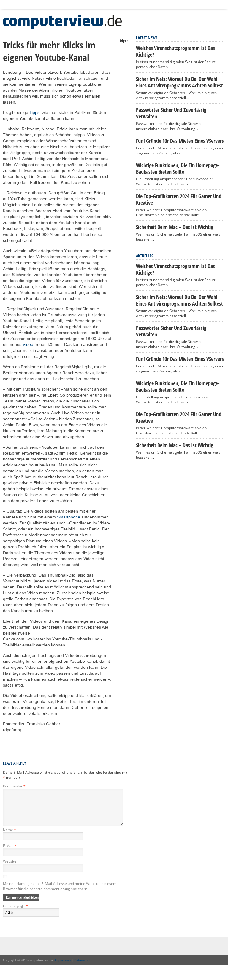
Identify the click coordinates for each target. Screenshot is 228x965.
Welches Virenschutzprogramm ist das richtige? (175, 51)
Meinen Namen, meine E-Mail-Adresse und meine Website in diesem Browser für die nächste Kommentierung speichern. (59, 886)
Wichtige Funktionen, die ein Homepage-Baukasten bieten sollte (178, 168)
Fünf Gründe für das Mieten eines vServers (180, 140)
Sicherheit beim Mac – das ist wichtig (174, 227)
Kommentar (14, 786)
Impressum (63, 960)
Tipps (34, 112)
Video (28, 344)
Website (9, 861)
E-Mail (9, 845)
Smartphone (68, 517)
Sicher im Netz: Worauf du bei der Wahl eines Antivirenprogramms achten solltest (179, 82)
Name (9, 829)
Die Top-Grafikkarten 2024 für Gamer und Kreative (178, 199)
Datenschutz (83, 960)
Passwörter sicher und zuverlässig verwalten (171, 113)
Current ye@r (15, 905)
